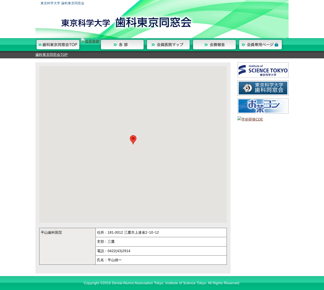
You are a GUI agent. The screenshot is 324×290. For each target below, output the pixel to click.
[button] (133, 139)
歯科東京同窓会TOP (51, 55)
